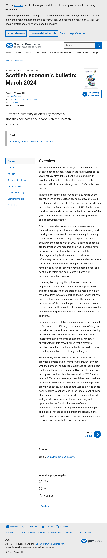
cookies (18, 5)
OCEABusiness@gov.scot (60, 456)
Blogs (95, 53)
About (8, 53)
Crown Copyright (55, 532)
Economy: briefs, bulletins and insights (31, 141)
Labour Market (14, 186)
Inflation (11, 174)
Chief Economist (17, 96)
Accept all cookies (16, 33)
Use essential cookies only (43, 33)
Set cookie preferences (72, 33)
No (45, 488)
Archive (22, 532)
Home (7, 61)
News (28, 53)
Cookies (41, 532)
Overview (12, 161)
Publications (40, 53)
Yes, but (48, 495)
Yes (46, 481)
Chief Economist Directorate (26, 99)
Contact (31, 532)
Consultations (82, 53)
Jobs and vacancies (74, 532)
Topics (18, 53)
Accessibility (10, 532)
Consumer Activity (16, 192)
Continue (45, 506)
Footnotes (12, 205)
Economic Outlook (16, 199)
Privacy (88, 532)
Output (11, 167)
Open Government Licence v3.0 (50, 544)
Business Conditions (17, 180)
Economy (14, 102)
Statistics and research (60, 53)
